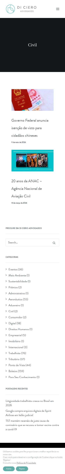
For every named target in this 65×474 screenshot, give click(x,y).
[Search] (32, 242)
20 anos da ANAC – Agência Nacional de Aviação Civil (26, 188)
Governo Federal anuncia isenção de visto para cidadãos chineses (29, 128)
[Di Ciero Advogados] (21, 9)
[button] (57, 9)
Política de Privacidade (26, 463)
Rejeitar (22, 468)
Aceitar (9, 468)
